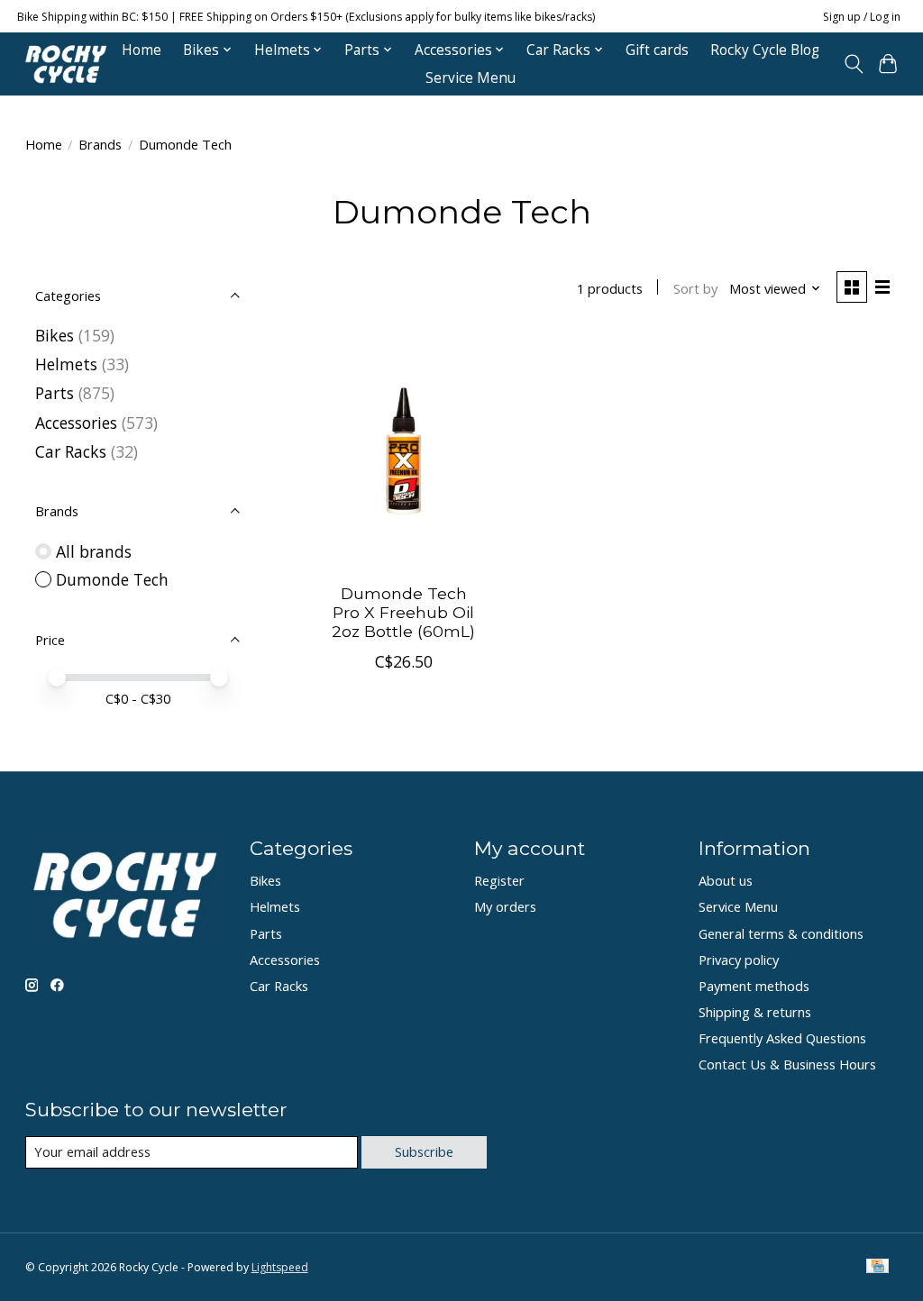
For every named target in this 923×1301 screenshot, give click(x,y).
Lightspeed (279, 1267)
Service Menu (470, 77)
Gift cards (657, 50)
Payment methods (754, 986)
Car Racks (70, 451)
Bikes (54, 335)
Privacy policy (739, 960)
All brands (94, 551)
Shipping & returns (755, 1012)
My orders (505, 906)
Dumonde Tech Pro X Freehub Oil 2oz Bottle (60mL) (403, 612)
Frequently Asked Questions (782, 1038)
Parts (54, 393)
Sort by (695, 288)
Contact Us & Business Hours (787, 1064)
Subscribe (424, 1151)
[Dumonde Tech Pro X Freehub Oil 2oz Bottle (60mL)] (403, 450)
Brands (100, 144)
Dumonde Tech (112, 579)
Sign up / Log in (861, 16)
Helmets (66, 364)
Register (499, 880)
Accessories (76, 422)
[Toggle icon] (853, 64)
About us (726, 880)
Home (141, 50)
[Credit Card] (877, 1268)
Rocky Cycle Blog (764, 50)
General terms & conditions (781, 933)
